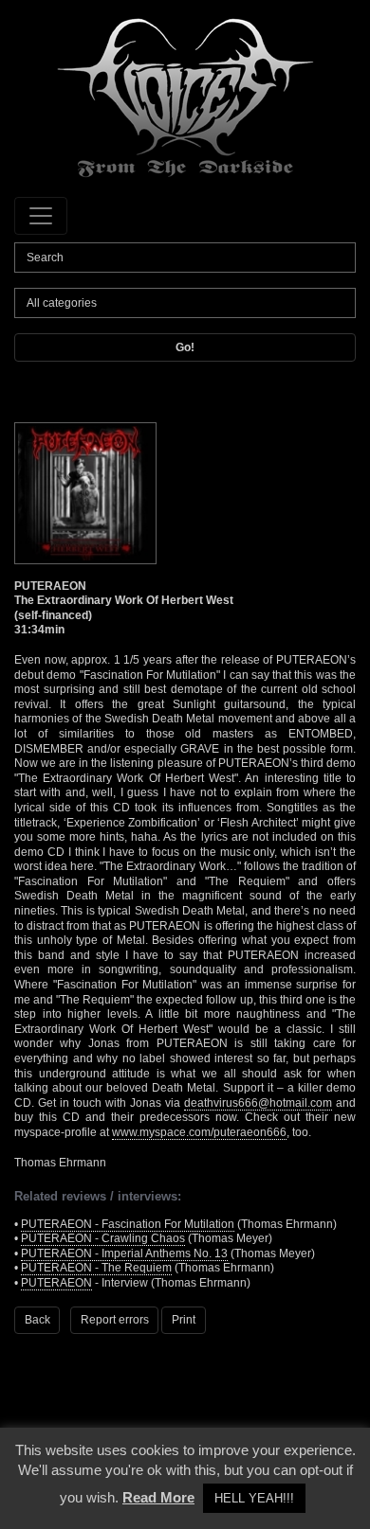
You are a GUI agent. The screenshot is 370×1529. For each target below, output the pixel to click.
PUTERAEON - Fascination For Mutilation (127, 1224)
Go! (185, 347)
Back (37, 1319)
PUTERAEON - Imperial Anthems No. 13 (124, 1253)
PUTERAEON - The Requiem (96, 1267)
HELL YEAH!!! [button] (254, 1498)
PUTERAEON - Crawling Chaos (103, 1238)
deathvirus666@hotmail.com (258, 1103)
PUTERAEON (56, 1282)
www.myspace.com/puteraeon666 (199, 1132)
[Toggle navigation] (40, 216)
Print (183, 1319)
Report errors (115, 1319)
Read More (158, 1497)
